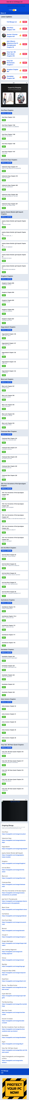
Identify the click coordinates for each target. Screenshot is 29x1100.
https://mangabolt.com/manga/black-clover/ (14, 909)
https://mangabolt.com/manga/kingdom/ (13, 863)
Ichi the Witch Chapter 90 (9, 592)
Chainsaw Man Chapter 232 (9, 438)
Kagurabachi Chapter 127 (9, 343)
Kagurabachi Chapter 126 (9, 352)
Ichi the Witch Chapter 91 (9, 582)
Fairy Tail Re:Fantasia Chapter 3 (11, 63)
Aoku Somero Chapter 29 (9, 730)
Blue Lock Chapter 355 (8, 404)
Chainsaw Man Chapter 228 (9, 475)
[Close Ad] (26, 83)
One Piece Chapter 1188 (8, 143)
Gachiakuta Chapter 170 (8, 642)
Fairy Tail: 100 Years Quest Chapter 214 (12, 788)
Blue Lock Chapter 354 (8, 414)
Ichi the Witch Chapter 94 (9, 554)
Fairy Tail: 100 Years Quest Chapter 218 (11, 54)
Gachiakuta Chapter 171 (8, 634)
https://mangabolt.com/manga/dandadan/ (14, 1037)
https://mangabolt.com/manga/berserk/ (13, 930)
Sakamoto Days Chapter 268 (10, 194)
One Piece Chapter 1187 (8, 151)
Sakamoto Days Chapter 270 (10, 176)
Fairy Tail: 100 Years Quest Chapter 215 (12, 779)
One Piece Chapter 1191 (11, 29)
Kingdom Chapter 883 (8, 300)
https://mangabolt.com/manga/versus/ (13, 960)
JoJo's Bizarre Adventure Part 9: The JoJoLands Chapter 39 (12, 44)
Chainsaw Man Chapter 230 (9, 457)
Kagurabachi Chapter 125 (9, 362)
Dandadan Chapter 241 (8, 684)
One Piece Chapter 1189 (8, 134)
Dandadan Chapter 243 (8, 666)
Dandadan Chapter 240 (8, 692)
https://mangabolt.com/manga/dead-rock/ (14, 981)
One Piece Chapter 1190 (8, 125)
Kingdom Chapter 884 (8, 292)
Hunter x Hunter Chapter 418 (12, 35)
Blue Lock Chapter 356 (8, 395)
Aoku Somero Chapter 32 (9, 706)
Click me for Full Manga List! (14, 2)
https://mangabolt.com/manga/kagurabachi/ (14, 848)
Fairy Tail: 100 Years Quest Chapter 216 (12, 770)
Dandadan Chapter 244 (11, 77)
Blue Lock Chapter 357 (8, 386)
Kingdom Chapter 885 (12, 70)
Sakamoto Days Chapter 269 (10, 185)
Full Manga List (12, 22)
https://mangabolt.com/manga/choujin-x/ (14, 937)
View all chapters (6, 113)
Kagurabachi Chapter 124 (9, 371)
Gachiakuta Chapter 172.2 (9, 616)
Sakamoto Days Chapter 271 (10, 167)
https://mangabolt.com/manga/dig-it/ (12, 1044)
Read (24, 22)
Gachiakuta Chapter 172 (8, 625)
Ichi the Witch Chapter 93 (9, 564)
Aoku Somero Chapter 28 (9, 738)
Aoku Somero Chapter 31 (9, 714)
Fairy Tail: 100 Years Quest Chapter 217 (12, 761)
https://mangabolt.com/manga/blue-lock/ (14, 878)
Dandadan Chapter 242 (8, 675)
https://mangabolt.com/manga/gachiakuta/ (14, 916)
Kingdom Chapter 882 (8, 309)
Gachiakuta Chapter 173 (8, 607)
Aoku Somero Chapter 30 (9, 722)
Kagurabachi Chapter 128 (9, 334)
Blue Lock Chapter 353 (8, 423)
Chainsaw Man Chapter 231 (9, 447)
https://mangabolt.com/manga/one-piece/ (14, 834)
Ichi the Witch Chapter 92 (9, 573)
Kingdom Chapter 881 (8, 319)
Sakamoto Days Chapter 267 (10, 204)
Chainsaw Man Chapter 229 (9, 466)
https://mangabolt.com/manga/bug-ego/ (13, 966)
